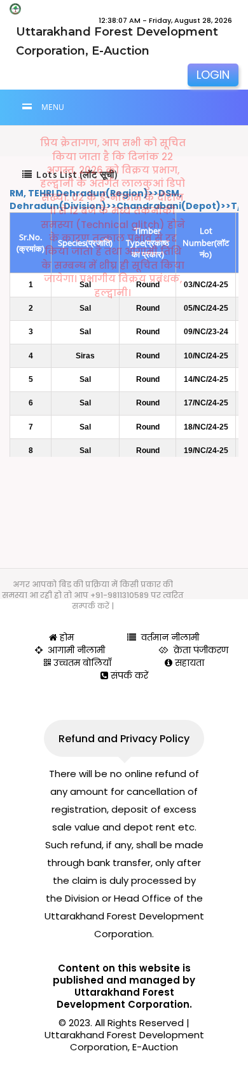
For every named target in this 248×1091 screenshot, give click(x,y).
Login (213, 75)
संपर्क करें (128, 675)
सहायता (188, 662)
